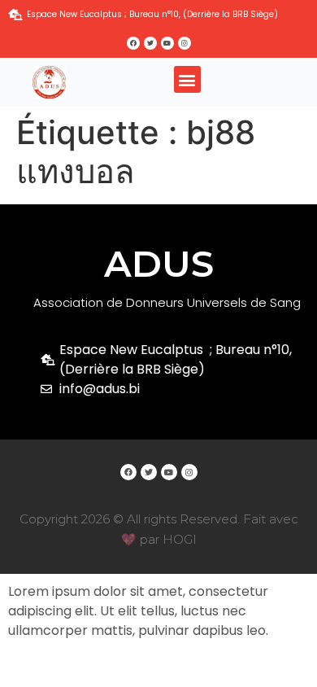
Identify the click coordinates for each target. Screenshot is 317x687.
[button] (187, 79)
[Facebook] (133, 43)
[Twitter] (150, 43)
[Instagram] (184, 43)
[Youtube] (167, 43)
